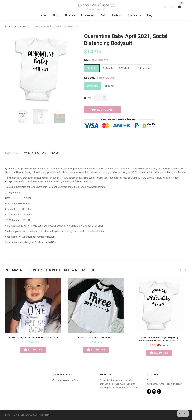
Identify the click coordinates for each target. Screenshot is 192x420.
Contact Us (134, 15)
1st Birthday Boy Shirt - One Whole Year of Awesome (33, 337)
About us (70, 15)
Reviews (117, 15)
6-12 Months (125, 68)
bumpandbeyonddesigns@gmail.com (164, 384)
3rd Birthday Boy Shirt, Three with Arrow (96, 337)
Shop (55, 15)
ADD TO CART (105, 109)
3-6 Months (108, 68)
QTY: (87, 98)
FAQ (103, 15)
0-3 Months (91, 68)
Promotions (88, 15)
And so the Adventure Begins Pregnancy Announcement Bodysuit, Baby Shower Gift (159, 339)
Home (42, 15)
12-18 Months (143, 68)
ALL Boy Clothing (21, 26)
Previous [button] (180, 270)
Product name (25, 408)
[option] (22, 116)
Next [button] (185, 270)
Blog (149, 15)
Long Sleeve (110, 86)
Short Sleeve (92, 86)
